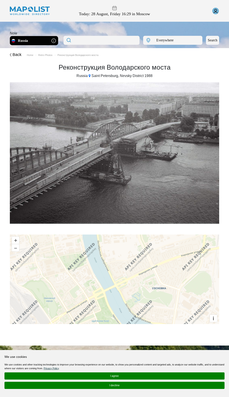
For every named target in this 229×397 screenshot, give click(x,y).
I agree (114, 376)
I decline (114, 385)
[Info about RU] (53, 40)
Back (16, 54)
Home (30, 55)
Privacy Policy (51, 368)
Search (212, 40)
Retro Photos (45, 55)
